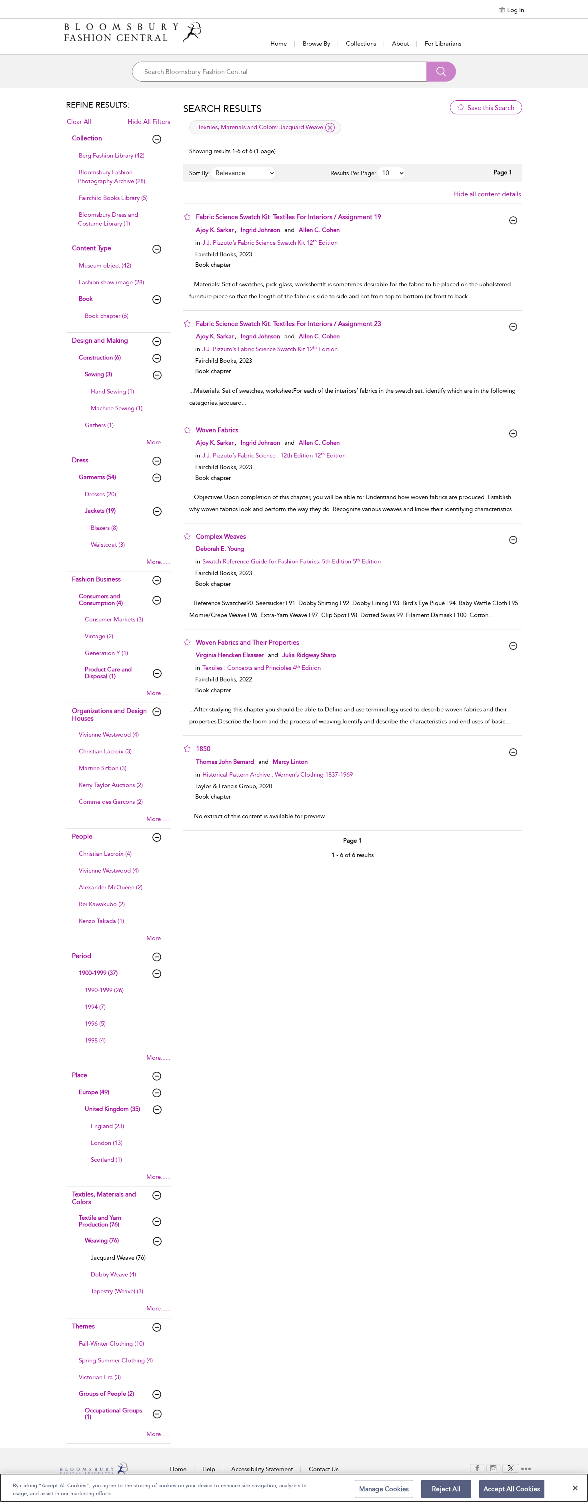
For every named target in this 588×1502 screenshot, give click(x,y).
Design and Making (100, 340)
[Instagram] (493, 1467)
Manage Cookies (384, 1489)
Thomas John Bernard (225, 761)
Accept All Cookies (512, 1489)
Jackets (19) (100, 510)
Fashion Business (96, 579)
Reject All (446, 1489)
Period (81, 956)
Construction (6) (100, 357)
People (82, 836)
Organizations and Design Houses (109, 714)
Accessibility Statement (262, 1469)
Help (208, 1469)
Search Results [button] (222, 108)
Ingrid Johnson (260, 230)
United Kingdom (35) (112, 1109)
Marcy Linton (290, 761)
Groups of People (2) (106, 1393)
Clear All (79, 122)
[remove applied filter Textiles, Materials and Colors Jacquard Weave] (330, 127)
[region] (294, 1488)
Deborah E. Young (220, 548)
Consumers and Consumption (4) (101, 600)
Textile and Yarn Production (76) (100, 1221)
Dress (80, 460)
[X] (511, 1467)
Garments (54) (97, 477)
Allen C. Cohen (319, 230)
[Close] (575, 1488)
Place (79, 1075)
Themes (83, 1326)
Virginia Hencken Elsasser (230, 655)
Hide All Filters (149, 122)
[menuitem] (117, 159)
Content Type (91, 248)
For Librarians (443, 43)
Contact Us (323, 1469)
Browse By (316, 43)
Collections (361, 43)
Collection (87, 138)
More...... (158, 442)
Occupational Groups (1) (113, 1414)
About (400, 43)
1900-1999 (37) (98, 973)
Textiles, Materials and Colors (104, 1198)
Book (86, 298)
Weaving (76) (102, 1240)
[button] (187, 217)
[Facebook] (477, 1467)
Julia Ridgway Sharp (309, 655)
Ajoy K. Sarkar (215, 230)
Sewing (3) (98, 374)
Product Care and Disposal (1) (108, 673)
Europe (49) (94, 1092)
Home (278, 43)
